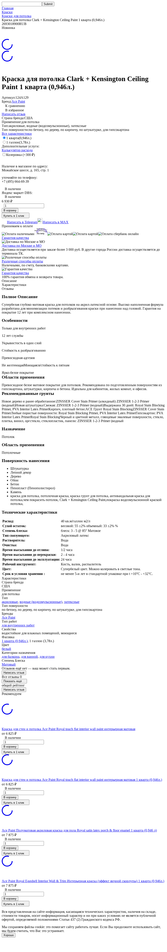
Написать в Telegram (22, 222)
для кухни (47, 656)
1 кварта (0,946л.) (15, 641)
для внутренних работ (18, 625)
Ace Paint (18, 101)
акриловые (10, 602)
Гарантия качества (15, 238)
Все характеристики (17, 133)
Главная (7, 8)
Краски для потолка (16, 16)
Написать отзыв (13, 114)
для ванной (29, 656)
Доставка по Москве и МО (22, 245)
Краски (7, 12)
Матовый (9, 664)
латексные (71, 602)
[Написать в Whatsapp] (83, 946)
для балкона (10, 656)
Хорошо (8, 935)
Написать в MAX (55, 222)
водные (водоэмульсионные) (41, 602)
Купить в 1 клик (13, 215)
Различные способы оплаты (22, 261)
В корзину (10, 210)
